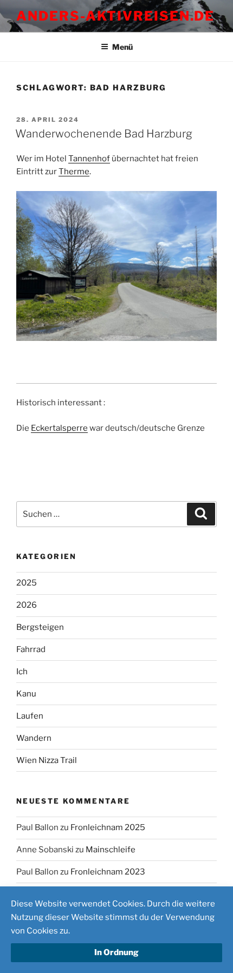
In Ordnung (116, 952)
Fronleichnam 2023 (107, 872)
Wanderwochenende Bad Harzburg (103, 133)
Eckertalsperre (59, 428)
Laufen (29, 716)
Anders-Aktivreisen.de (115, 16)
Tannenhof (89, 158)
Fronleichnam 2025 (107, 827)
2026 (26, 605)
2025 (26, 583)
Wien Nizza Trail (46, 760)
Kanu (26, 694)
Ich (22, 671)
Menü (122, 46)
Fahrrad (31, 649)
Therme (74, 171)
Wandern (33, 738)
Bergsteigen (40, 627)
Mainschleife (110, 849)
